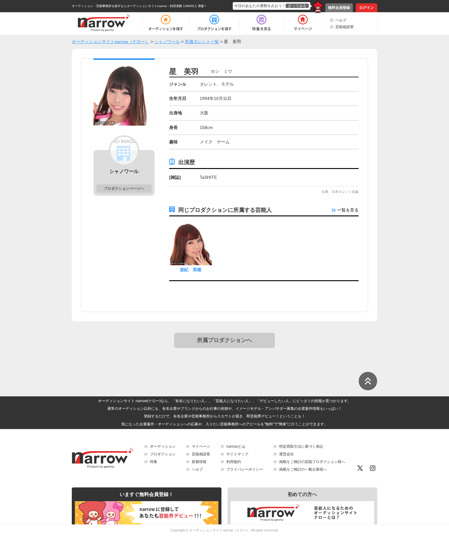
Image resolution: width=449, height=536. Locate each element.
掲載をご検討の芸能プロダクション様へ (312, 462)
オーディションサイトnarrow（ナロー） (219, 530)
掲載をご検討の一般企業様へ (303, 469)
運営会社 (286, 454)
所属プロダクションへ (224, 340)
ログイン (366, 8)
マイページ (201, 446)
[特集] (261, 23)
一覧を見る (347, 209)
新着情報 (199, 462)
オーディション (163, 446)
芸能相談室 (344, 27)
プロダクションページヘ (124, 188)
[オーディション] (165, 23)
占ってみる (297, 6)
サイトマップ (237, 454)
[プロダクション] (214, 23)
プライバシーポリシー (244, 469)
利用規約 (233, 462)
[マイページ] (302, 23)
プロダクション (163, 454)
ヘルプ (340, 20)
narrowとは (235, 446)
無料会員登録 (339, 8)
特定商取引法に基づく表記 (301, 446)
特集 (153, 462)
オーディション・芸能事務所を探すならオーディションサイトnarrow (119, 6)
